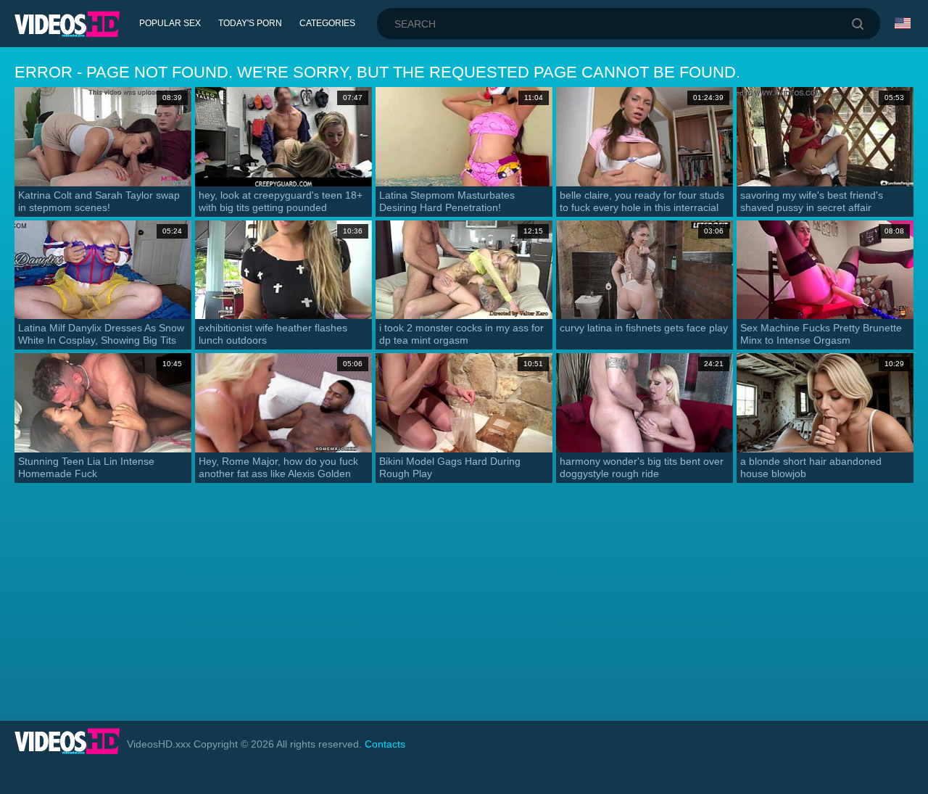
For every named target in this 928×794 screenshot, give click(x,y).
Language (904, 24)
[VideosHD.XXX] (67, 24)
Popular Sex (170, 23)
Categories (327, 23)
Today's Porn (250, 23)
